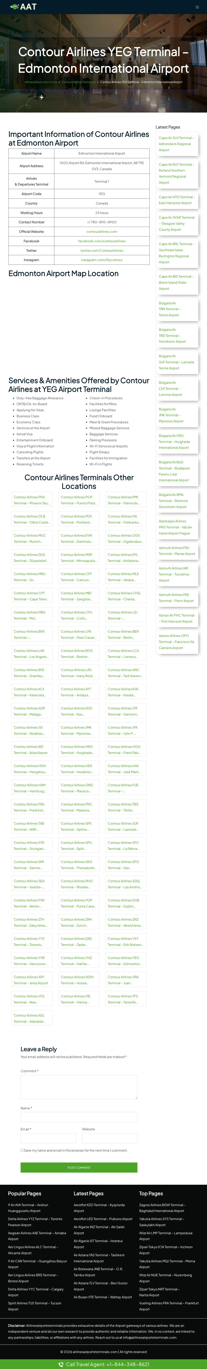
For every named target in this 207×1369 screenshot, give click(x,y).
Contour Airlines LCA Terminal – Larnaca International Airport (123, 654)
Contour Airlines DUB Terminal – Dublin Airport (123, 903)
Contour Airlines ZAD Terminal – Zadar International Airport (76, 942)
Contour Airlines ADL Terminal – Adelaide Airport (29, 1018)
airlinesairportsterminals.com (95, 1352)
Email (26, 1129)
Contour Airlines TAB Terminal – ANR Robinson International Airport (31, 827)
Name (26, 1108)
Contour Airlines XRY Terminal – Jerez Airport (31, 980)
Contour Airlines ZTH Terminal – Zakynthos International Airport (29, 922)
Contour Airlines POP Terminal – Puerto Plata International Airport (78, 500)
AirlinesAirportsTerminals (41, 82)
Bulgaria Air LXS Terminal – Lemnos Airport (170, 388)
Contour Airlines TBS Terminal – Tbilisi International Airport (123, 807)
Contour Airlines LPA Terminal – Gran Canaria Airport (78, 635)
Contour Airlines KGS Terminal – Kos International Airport (76, 711)
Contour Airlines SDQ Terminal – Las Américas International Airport (126, 884)
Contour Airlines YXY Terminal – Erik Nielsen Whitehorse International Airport (124, 942)
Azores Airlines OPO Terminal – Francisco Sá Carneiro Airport (176, 641)
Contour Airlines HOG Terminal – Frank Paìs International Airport (124, 750)
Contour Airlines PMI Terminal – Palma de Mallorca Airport (123, 500)
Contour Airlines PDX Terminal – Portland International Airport (76, 519)
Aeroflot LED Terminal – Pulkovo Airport (103, 1219)
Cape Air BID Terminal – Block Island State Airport (176, 282)
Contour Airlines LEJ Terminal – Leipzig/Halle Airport (123, 615)
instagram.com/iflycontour (102, 260)
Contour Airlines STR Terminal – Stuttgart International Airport (29, 846)
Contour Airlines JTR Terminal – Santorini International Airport (123, 711)
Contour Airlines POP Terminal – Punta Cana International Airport (77, 903)
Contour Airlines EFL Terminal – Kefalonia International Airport (123, 558)
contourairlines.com (102, 231)
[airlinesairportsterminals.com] (24, 6)
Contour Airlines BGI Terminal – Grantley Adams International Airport (29, 673)
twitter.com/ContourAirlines (101, 250)
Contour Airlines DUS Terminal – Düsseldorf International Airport (30, 558)
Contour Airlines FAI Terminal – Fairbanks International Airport (123, 519)
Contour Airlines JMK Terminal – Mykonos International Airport (76, 731)
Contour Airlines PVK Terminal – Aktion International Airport (29, 903)
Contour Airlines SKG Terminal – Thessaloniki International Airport (78, 865)
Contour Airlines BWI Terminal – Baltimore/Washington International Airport (31, 635)
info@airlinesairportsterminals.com (149, 1337)
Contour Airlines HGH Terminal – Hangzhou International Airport (30, 769)
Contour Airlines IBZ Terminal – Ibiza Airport (31, 749)
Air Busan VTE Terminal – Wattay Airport (103, 1297)
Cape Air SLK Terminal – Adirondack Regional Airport (176, 144)
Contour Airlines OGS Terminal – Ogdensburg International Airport (126, 539)
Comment (30, 1071)
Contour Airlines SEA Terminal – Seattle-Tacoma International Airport (29, 884)
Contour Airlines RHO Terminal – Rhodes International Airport (77, 884)
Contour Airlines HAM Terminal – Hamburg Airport (29, 788)
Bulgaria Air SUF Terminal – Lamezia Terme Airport (176, 362)
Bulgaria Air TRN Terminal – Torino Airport (170, 309)
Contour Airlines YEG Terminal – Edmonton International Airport (124, 961)
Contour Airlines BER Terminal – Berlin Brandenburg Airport (123, 635)
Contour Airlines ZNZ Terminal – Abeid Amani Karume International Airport (125, 922)
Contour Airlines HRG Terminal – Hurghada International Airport (77, 750)
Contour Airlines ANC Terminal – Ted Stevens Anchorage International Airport (126, 673)
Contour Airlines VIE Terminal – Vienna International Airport (76, 999)
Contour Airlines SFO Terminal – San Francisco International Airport (125, 865)
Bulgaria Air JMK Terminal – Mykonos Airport (171, 415)
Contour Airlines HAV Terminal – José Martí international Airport (123, 769)
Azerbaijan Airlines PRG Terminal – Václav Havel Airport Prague (175, 527)
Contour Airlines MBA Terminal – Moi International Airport (29, 615)
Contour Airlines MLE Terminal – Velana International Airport (123, 577)
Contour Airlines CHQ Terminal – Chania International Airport (124, 596)
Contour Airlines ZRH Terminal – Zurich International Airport (76, 922)
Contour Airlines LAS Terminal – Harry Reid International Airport (76, 673)
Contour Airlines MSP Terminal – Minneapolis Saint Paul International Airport (78, 558)
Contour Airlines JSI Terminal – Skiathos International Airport (29, 731)
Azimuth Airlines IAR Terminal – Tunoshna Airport (174, 574)
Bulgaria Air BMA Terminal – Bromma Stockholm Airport (173, 500)
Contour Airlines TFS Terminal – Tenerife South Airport (123, 999)
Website (88, 1129)
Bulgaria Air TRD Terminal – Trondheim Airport (172, 335)
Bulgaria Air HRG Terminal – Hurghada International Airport (174, 441)
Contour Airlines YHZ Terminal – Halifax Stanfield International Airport (77, 961)
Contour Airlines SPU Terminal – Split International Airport (76, 846)
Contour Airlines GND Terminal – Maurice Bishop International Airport (77, 788)
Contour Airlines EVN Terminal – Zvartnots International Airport (76, 539)
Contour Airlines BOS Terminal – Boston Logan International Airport (77, 654)
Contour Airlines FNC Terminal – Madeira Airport (76, 807)
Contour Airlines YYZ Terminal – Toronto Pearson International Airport (30, 942)
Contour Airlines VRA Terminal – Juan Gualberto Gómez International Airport (123, 980)
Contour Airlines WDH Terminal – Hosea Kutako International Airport (77, 980)
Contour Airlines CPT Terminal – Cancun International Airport (76, 577)
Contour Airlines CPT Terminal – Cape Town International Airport (30, 596)
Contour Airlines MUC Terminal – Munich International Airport (30, 539)
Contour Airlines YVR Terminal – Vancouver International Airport (29, 961)
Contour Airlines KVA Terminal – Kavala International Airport (123, 692)
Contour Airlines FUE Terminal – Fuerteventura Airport (124, 788)
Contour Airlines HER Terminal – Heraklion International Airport (76, 769)
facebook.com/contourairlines (102, 241)
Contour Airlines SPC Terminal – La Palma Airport (123, 846)
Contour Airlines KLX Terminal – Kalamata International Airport (29, 692)
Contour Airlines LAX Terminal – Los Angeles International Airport (31, 654)
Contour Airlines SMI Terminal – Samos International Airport (29, 865)
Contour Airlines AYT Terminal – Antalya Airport (76, 692)
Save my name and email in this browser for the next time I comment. (76, 1150)
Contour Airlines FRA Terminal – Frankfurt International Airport (29, 807)
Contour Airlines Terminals (79, 82)
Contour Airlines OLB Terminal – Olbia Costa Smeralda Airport (31, 519)
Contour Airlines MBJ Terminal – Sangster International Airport (76, 596)
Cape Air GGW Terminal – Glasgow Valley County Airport (176, 223)
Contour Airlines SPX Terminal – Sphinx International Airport (76, 827)
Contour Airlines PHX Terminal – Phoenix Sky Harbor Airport (31, 500)
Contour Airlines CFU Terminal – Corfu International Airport (76, 615)
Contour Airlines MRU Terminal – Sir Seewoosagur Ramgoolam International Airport (29, 577)
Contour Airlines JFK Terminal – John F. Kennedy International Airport (124, 731)
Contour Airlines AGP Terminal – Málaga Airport (29, 711)
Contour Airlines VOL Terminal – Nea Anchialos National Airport (29, 999)
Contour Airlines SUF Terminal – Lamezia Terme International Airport (123, 827)
